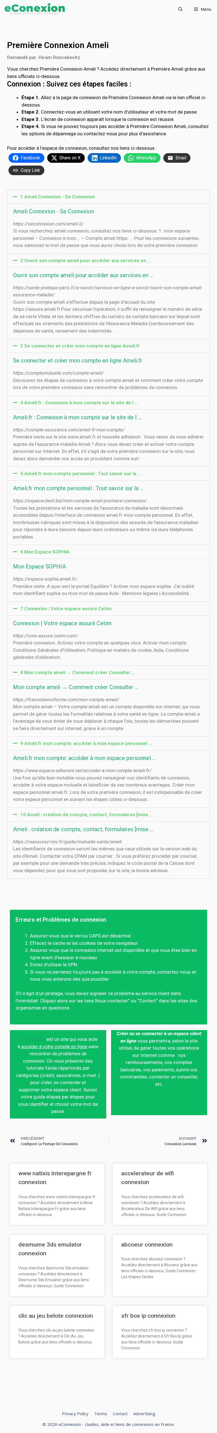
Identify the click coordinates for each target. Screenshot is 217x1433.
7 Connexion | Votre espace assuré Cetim (66, 608)
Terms (100, 1413)
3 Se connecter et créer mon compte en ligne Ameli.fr (80, 346)
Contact (120, 1413)
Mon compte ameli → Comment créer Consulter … (75, 687)
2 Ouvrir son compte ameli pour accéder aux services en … (85, 260)
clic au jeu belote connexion (55, 1315)
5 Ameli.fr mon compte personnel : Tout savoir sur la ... (80, 473)
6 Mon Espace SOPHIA (45, 552)
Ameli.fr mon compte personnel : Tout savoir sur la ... (78, 488)
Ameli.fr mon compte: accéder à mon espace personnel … (84, 758)
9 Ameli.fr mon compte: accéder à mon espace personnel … (86, 743)
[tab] (108, 196)
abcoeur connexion (147, 1244)
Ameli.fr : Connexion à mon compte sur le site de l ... (77, 417)
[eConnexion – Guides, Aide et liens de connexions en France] (34, 9)
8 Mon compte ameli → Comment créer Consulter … (77, 672)
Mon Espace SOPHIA (39, 566)
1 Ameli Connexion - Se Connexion (57, 196)
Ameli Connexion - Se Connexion (53, 211)
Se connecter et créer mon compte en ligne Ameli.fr (77, 360)
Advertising (144, 1413)
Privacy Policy (75, 1413)
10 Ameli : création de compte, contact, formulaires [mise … (86, 814)
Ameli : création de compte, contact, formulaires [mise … (83, 829)
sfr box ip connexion (148, 1315)
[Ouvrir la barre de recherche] (180, 9)
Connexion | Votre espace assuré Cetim (62, 623)
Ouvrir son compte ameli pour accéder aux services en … (83, 275)
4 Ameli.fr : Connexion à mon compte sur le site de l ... (79, 402)
